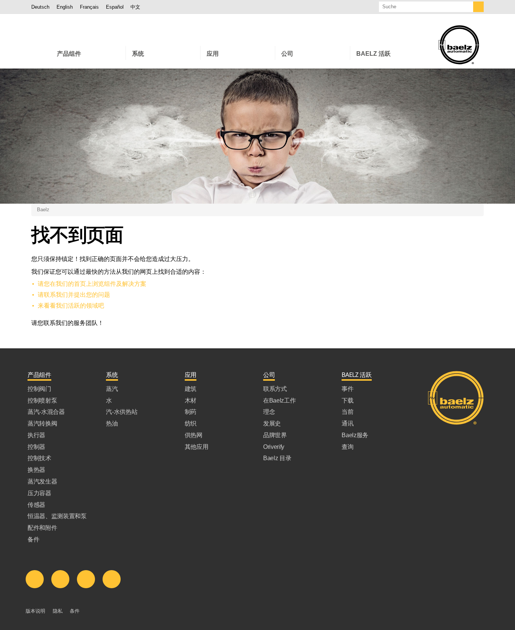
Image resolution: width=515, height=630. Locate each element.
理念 (269, 412)
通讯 (347, 423)
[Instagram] (112, 579)
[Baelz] (458, 44)
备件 (33, 539)
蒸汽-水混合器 (46, 412)
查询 (347, 447)
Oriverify (273, 447)
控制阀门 (39, 389)
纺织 (190, 423)
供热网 (193, 435)
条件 (75, 611)
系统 (112, 375)
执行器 (36, 435)
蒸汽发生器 (42, 481)
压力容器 (39, 493)
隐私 (58, 611)
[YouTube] (86, 579)
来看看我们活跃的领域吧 (71, 305)
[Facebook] (60, 579)
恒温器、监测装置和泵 (57, 516)
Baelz (43, 209)
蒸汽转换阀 (42, 423)
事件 (347, 389)
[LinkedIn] (35, 579)
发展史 (272, 423)
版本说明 (35, 611)
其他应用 (196, 447)
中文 (135, 7)
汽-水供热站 (121, 412)
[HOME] (41, 53)
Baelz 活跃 (356, 375)
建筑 (190, 389)
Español (115, 7)
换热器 (36, 470)
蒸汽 (112, 389)
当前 (347, 412)
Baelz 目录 (277, 458)
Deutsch (40, 7)
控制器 (36, 447)
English (65, 7)
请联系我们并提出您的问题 (74, 294)
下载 (347, 400)
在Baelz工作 (279, 400)
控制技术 (39, 458)
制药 (190, 412)
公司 (269, 375)
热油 (112, 423)
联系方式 (275, 389)
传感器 (36, 505)
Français (89, 7)
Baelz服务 (355, 435)
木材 (190, 400)
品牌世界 (275, 435)
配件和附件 (42, 528)
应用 (190, 375)
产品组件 (39, 375)
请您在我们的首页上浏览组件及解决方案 (92, 284)
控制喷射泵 (42, 400)
